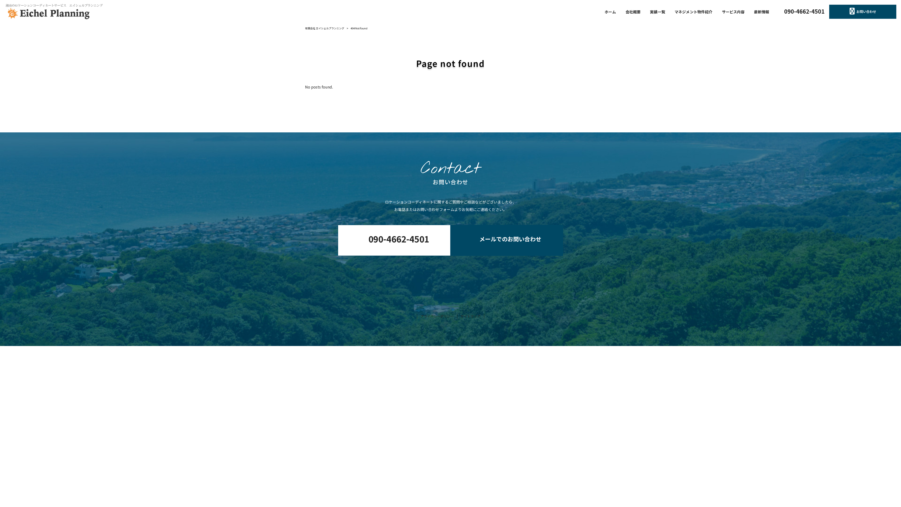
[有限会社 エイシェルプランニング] (54, 11)
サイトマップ (470, 316)
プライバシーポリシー (436, 316)
